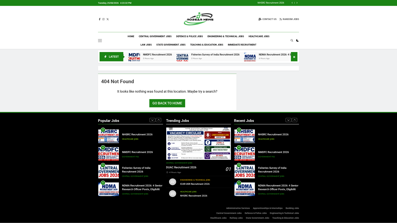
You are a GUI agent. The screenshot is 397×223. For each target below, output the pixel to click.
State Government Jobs (170, 44)
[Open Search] (292, 40)
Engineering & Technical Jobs (225, 36)
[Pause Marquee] (294, 56)
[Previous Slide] (292, 3)
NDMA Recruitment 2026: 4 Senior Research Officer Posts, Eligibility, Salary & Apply (142, 189)
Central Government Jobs (155, 36)
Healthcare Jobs (259, 36)
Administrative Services (238, 208)
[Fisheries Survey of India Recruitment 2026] (171, 58)
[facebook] (99, 19)
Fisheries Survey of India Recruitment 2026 (204, 54)
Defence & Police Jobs (189, 36)
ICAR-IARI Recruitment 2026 (195, 184)
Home (131, 36)
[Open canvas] (100, 40)
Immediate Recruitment (242, 44)
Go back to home (167, 103)
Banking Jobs (292, 208)
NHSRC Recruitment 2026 (271, 3)
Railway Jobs (236, 218)
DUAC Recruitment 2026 (181, 167)
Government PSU (130, 156)
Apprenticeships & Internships (268, 208)
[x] (107, 19)
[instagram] (103, 19)
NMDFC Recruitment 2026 (146, 54)
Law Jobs (146, 44)
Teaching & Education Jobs (206, 44)
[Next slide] (297, 3)
